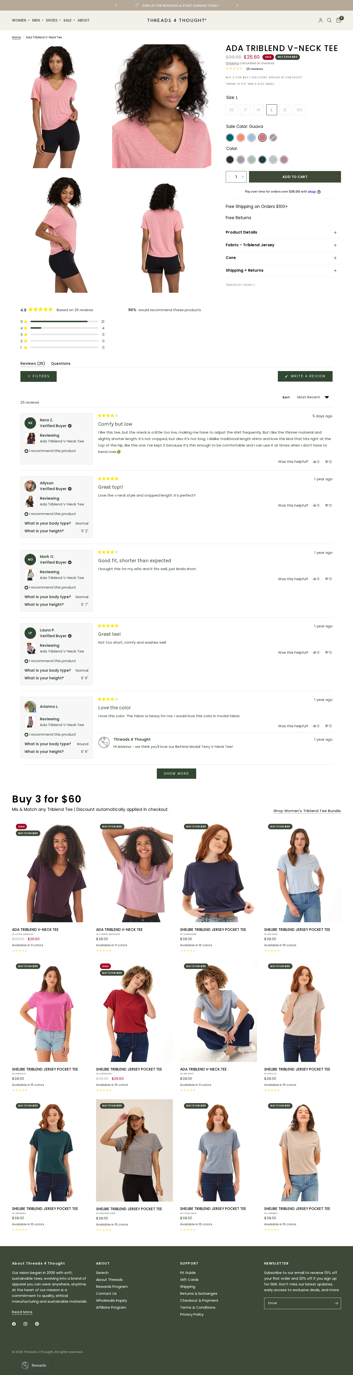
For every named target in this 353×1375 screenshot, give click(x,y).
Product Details (241, 232)
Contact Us (106, 1293)
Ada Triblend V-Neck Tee (62, 441)
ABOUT (84, 20)
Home (16, 37)
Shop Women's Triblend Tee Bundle (307, 811)
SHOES (51, 20)
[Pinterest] (40, 1324)
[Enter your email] (336, 1303)
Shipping (232, 63)
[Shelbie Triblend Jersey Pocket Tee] (218, 871)
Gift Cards (189, 1279)
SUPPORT (189, 1263)
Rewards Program (112, 1286)
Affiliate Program (111, 1307)
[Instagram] (29, 1324)
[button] (62, 321)
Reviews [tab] (32, 364)
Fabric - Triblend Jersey (250, 245)
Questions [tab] (61, 364)
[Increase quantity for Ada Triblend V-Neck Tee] (242, 176)
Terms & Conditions (197, 1307)
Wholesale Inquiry (111, 1300)
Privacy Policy (192, 1314)
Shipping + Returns (245, 270)
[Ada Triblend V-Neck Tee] (50, 871)
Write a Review (309, 378)
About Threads (109, 1279)
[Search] (329, 20)
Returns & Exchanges (198, 1293)
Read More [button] (22, 1312)
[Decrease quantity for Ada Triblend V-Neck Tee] (229, 176)
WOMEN (19, 20)
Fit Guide (188, 1272)
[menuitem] (21, 20)
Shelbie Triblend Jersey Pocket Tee (213, 931)
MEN (36, 20)
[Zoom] (101, 54)
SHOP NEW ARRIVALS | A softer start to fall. (176, 5)
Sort (286, 397)
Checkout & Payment (199, 1300)
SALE (67, 20)
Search (102, 1272)
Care (231, 257)
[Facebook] (17, 1324)
